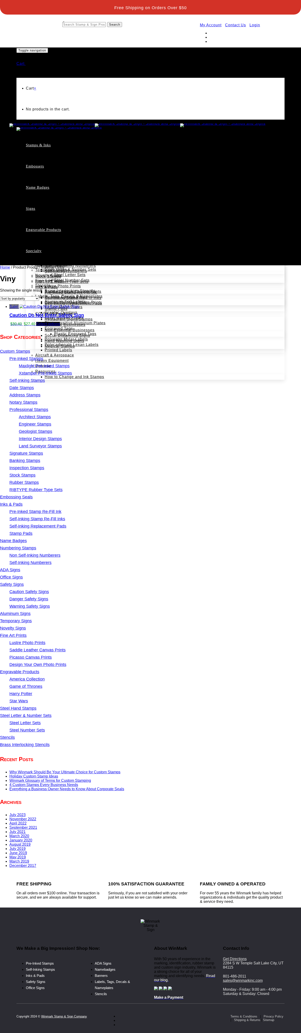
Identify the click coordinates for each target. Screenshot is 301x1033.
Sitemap (268, 1020)
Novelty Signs (48, 275)
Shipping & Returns (247, 1020)
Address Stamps (60, 190)
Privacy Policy (273, 1016)
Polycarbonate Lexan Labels (72, 345)
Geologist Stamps (70, 217)
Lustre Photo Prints (63, 286)
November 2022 (22, 819)
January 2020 (20, 840)
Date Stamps (57, 185)
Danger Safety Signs (64, 254)
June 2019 (18, 853)
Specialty (34, 251)
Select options (48, 324)
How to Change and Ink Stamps (74, 377)
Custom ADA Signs (62, 227)
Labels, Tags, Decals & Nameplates (69, 296)
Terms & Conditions (243, 1016)
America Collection (53, 243)
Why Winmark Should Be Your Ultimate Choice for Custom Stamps (64, 772)
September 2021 (23, 828)
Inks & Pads (35, 976)
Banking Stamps (60, 239)
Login (255, 25)
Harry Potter (46, 254)
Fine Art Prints (48, 281)
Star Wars (44, 259)
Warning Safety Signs (65, 259)
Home (5, 267)
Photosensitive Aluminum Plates (75, 323)
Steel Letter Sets (70, 275)
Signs (30, 209)
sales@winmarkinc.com (243, 980)
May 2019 (17, 857)
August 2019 (20, 844)
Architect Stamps (70, 207)
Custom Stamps (50, 158)
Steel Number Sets (72, 280)
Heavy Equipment (52, 361)
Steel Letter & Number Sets (70, 269)
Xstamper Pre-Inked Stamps (80, 174)
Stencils (43, 285)
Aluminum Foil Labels (65, 302)
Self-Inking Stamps (62, 180)
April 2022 (18, 823)
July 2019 (17, 849)
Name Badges (37, 187)
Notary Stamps (58, 196)
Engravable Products (43, 230)
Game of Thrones (51, 248)
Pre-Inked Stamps (61, 164)
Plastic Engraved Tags (75, 334)
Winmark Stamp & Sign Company (64, 1016)
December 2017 (22, 866)
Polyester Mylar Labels (66, 339)
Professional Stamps (64, 201)
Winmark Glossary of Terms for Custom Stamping (50, 781)
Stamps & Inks (38, 145)
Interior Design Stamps (75, 223)
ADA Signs (45, 222)
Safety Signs (35, 982)
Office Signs (46, 238)
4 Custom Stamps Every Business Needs (43, 785)
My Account (211, 25)
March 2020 (19, 836)
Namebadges (105, 969)
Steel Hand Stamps (53, 264)
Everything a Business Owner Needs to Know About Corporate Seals (66, 789)
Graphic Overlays (61, 312)
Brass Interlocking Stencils (70, 291)
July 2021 (17, 832)
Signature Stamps (61, 233)
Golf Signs (45, 233)
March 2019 (19, 861)
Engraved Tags (59, 328)
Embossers (35, 166)
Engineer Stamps (70, 212)
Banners (101, 976)
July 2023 (17, 815)
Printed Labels (58, 350)
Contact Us (235, 25)
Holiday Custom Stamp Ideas (33, 776)
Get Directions (235, 959)
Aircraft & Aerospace (54, 355)
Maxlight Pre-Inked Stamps (79, 169)
